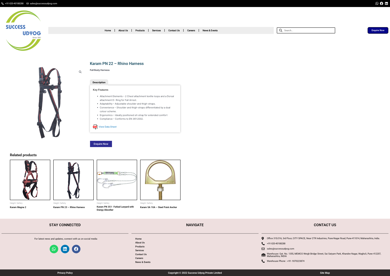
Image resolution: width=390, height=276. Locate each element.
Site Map (325, 272)
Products (140, 30)
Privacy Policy (65, 272)
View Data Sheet (107, 126)
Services (156, 30)
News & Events (210, 30)
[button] (80, 72)
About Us (123, 30)
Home (108, 30)
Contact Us (174, 30)
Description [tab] (99, 82)
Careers (191, 30)
